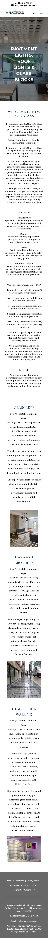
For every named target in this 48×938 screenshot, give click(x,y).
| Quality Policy (28, 889)
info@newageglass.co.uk (26, 921)
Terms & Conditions (16, 880)
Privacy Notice (32, 880)
